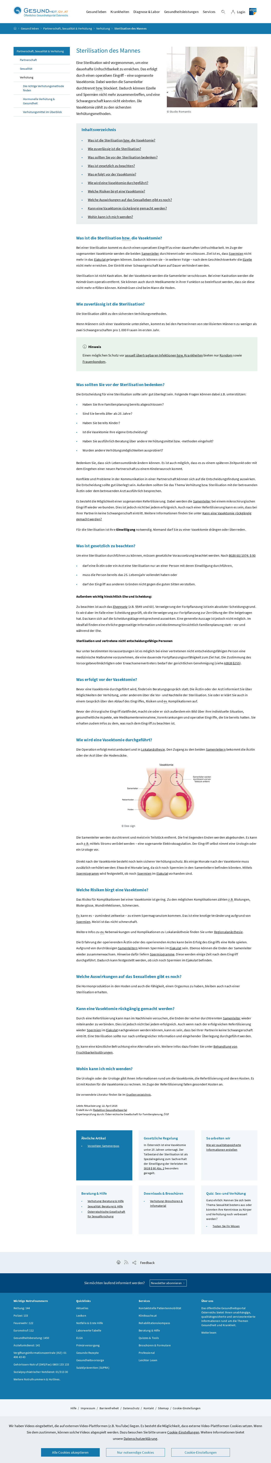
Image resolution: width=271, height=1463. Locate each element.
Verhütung (103, 28)
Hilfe (73, 1408)
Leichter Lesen (148, 1360)
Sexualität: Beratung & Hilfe (105, 1206)
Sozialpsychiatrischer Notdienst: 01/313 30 (41, 1372)
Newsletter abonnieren (166, 1283)
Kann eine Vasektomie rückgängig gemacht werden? (127, 208)
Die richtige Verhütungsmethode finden (43, 88)
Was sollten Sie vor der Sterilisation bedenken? (123, 157)
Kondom (226, 355)
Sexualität (26, 69)
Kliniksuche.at (148, 1315)
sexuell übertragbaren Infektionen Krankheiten (164, 355)
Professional (147, 1353)
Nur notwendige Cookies (135, 1452)
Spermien (83, 922)
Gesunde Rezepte (87, 1353)
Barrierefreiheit (109, 1408)
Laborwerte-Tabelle (88, 1330)
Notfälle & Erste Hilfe (89, 1323)
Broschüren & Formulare (155, 1345)
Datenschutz (131, 1408)
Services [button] (209, 11)
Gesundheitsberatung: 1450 (31, 1338)
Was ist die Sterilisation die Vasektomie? (121, 140)
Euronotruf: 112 (24, 1330)
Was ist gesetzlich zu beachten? (111, 165)
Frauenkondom (94, 361)
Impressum (88, 1408)
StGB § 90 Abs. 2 (154, 1168)
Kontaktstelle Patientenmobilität (160, 1308)
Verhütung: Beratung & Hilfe (106, 1201)
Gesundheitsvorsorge (90, 1360)
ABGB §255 (232, 663)
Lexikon (81, 1315)
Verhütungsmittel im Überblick (42, 112)
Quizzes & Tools (149, 1338)
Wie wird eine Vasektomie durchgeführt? (118, 182)
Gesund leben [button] (96, 11)
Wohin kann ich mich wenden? (110, 216)
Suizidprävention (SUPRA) (92, 1368)
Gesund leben (30, 28)
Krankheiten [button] (120, 11)
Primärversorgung (88, 1345)
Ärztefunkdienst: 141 (27, 1345)
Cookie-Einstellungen (183, 1432)
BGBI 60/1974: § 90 (242, 555)
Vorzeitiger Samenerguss (103, 1146)
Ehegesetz (120, 606)
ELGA (79, 1338)
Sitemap (163, 1408)
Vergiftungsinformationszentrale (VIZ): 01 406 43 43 (40, 1355)
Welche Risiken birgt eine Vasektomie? (116, 191)
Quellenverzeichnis (138, 1095)
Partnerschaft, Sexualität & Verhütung (67, 28)
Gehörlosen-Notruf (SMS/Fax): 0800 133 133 (41, 1364)
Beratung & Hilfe (149, 1330)
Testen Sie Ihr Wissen (226, 1226)
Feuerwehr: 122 (23, 1323)
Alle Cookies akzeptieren (70, 1452)
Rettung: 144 (22, 1308)
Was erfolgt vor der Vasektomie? (112, 174)
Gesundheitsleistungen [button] (181, 11)
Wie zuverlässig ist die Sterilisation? (114, 148)
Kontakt (149, 1408)
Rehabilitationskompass (154, 1323)
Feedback (147, 1263)
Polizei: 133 (21, 1315)
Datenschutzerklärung (141, 1438)
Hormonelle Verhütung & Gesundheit (39, 101)
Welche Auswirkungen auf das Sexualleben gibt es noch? (130, 199)
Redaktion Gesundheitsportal (110, 1110)
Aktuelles (82, 1308)
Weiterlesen (209, 1332)
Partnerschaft (28, 60)
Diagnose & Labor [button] (146, 11)
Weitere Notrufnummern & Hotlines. (37, 1379)
